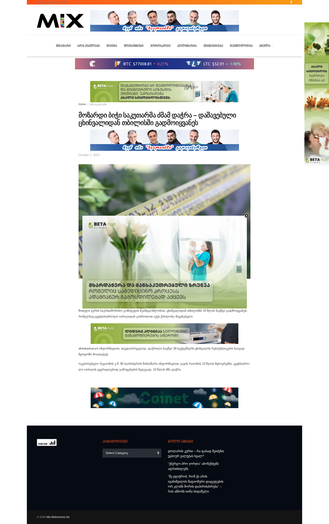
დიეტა (112, 45)
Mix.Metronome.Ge (58, 517)
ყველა (264, 45)
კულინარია (187, 45)
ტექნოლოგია (241, 45)
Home (82, 104)
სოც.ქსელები (88, 45)
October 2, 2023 (89, 155)
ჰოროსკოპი (160, 45)
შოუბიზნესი (134, 45)
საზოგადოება (98, 104)
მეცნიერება (213, 45)
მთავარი (63, 45)
